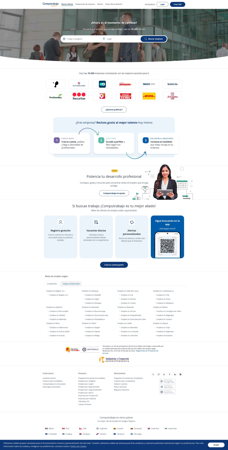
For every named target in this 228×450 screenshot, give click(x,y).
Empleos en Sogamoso (165, 331)
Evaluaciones (85, 4)
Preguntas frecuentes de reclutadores (128, 378)
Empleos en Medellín (93, 295)
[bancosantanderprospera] (125, 84)
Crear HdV (178, 4)
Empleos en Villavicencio (59, 327)
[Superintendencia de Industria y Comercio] (114, 359)
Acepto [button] (216, 445)
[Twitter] (153, 374)
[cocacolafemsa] (125, 96)
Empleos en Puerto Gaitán (60, 331)
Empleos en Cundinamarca (163, 291)
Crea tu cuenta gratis (114, 265)
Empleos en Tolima (89, 323)
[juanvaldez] (172, 96)
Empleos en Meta (53, 323)
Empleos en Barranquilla (59, 311)
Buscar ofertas (67, 4)
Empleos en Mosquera (165, 303)
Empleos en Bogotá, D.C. (56, 291)
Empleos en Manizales (129, 327)
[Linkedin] (175, 374)
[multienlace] (172, 84)
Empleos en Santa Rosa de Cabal (133, 319)
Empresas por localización (88, 395)
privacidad (56, 387)
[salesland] (149, 84)
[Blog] (180, 374)
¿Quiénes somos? (49, 378)
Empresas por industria (87, 398)
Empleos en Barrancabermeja (96, 315)
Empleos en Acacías (57, 335)
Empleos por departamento (88, 387)
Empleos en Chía (163, 295)
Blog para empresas (121, 390)
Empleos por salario (85, 393)
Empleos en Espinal (92, 331)
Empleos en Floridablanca (95, 319)
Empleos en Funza (163, 299)
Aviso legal (47, 387)
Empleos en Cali (127, 295)
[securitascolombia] (79, 96)
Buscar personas (120, 387)
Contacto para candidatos (52, 381)
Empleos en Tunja (163, 327)
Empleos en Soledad (57, 315)
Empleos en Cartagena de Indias (169, 311)
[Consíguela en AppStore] (167, 386)
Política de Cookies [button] (78, 446)
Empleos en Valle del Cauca (128, 291)
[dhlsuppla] (149, 96)
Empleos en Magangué (165, 315)
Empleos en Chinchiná (129, 335)
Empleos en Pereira (128, 311)
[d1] (102, 96)
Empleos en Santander (91, 307)
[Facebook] (170, 374)
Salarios (100, 4)
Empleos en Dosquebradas (131, 315)
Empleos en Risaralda (126, 307)
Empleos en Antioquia (90, 291)
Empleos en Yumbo (128, 303)
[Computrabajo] (51, 4)
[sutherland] (79, 84)
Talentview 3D (83, 401)
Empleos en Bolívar (160, 307)
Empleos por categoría (86, 381)
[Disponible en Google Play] (167, 381)
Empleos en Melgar (92, 335)
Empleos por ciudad (85, 384)
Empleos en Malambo (58, 319)
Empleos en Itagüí (92, 299)
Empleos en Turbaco (164, 319)
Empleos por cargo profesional (90, 390)
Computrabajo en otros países (54, 384)
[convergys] (102, 84)
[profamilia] (55, 96)
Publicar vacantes (120, 384)
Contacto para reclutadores (124, 381)
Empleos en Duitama (164, 335)
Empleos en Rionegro (93, 303)
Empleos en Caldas (125, 323)
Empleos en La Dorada (129, 331)
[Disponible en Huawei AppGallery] (167, 392)
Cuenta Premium (84, 404)
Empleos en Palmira (128, 299)
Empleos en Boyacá (161, 323)
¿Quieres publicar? (114, 109)
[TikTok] (164, 374)
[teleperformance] (55, 84)
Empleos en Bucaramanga (95, 311)
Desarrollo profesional (113, 4)
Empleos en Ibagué (92, 327)
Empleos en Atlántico (54, 307)
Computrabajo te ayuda (114, 193)
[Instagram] (159, 374)
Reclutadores (150, 4)
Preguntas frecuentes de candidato (91, 378)
